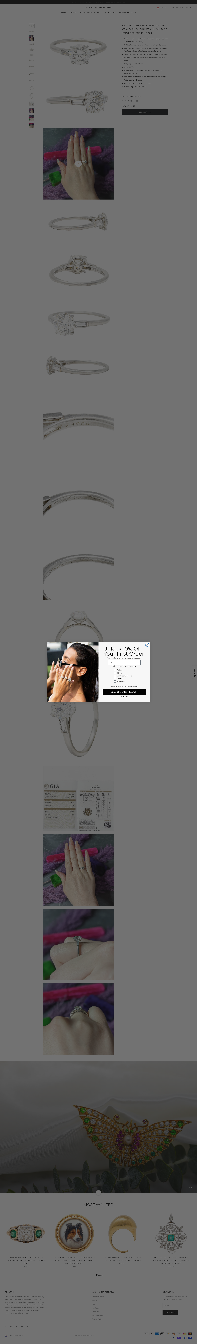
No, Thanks (124, 697)
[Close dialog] (147, 644)
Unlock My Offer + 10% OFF (124, 692)
